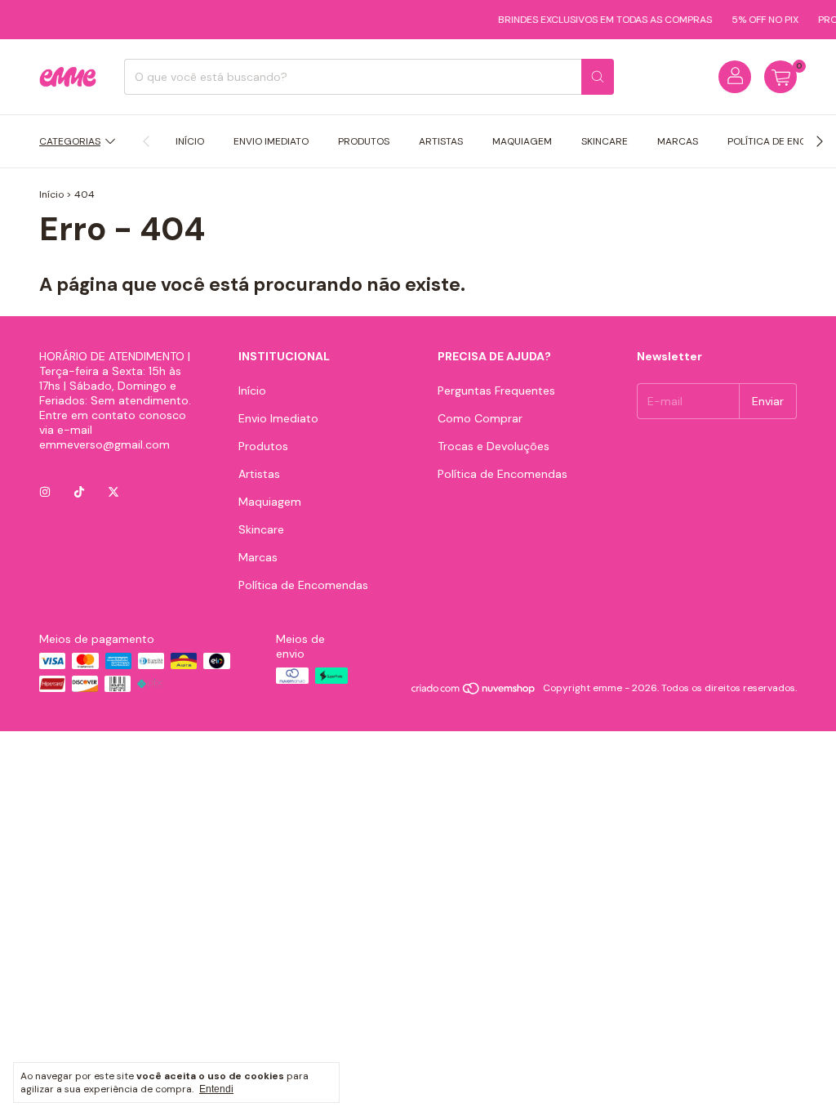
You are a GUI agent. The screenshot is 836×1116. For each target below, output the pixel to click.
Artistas (441, 141)
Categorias (69, 141)
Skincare (604, 141)
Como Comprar (480, 418)
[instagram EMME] (45, 491)
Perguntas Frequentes (496, 390)
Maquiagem (522, 141)
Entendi (216, 1089)
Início (190, 141)
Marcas (677, 141)
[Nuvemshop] (474, 692)
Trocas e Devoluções (493, 446)
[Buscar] (597, 77)
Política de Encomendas (303, 585)
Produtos (363, 141)
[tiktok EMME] (79, 491)
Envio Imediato (271, 141)
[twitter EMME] (113, 491)
